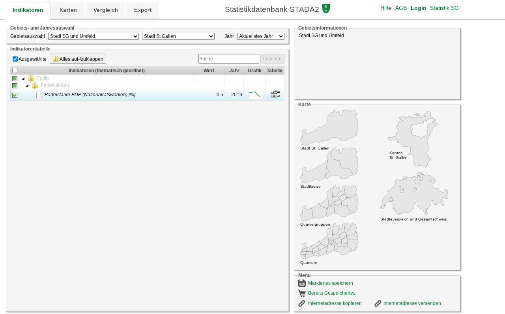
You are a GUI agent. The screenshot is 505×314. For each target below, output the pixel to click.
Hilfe (385, 8)
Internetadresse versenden (412, 303)
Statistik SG (444, 8)
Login (418, 8)
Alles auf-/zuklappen (81, 59)
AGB (401, 8)
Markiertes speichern (330, 283)
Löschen (272, 59)
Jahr (229, 36)
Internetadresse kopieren (335, 303)
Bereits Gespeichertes (331, 293)
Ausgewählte (33, 59)
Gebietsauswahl (27, 36)
